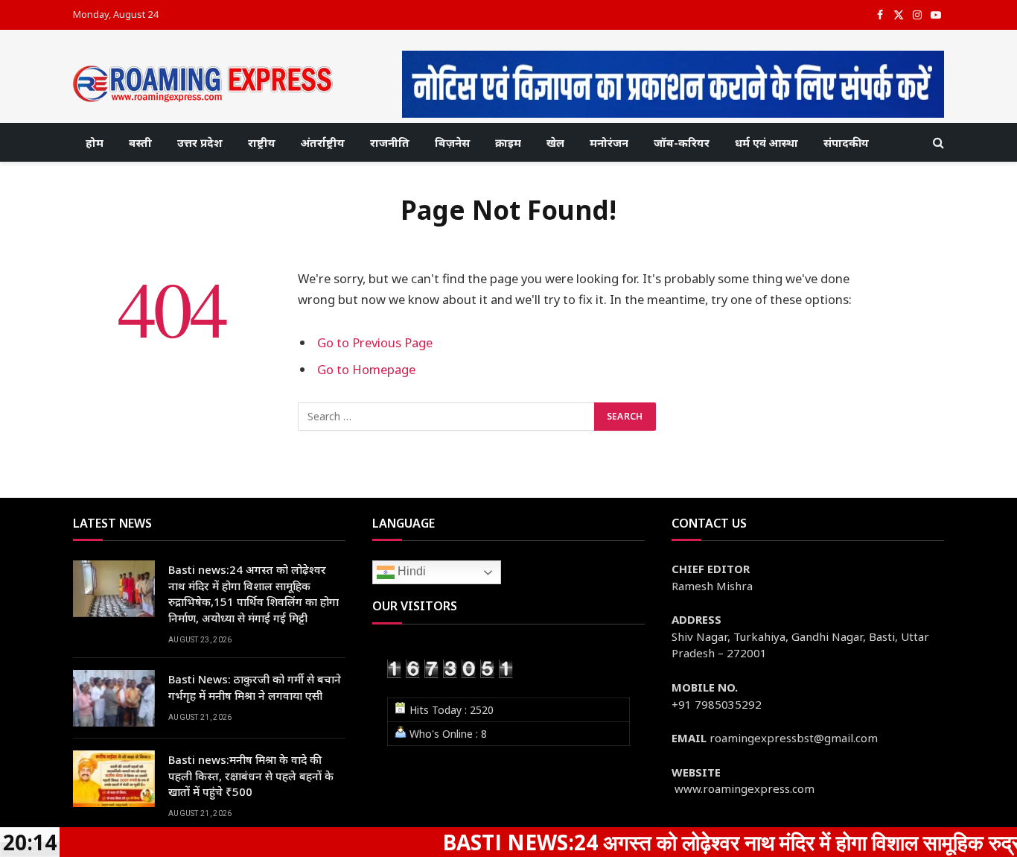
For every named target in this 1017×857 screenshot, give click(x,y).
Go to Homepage (366, 369)
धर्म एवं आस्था (766, 142)
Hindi (410, 572)
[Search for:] (447, 416)
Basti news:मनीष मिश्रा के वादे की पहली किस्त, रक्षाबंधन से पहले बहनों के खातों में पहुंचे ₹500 (251, 775)
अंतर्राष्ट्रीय (323, 142)
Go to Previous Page (375, 342)
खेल (555, 142)
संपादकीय (846, 142)
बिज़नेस (452, 142)
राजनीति (389, 142)
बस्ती (140, 142)
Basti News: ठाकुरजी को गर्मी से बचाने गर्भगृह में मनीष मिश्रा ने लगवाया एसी (254, 686)
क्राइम (508, 142)
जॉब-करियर (682, 142)
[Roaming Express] (203, 84)
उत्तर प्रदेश (200, 142)
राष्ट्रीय (261, 142)
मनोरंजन (609, 142)
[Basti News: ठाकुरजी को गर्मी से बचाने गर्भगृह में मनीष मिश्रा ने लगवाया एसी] (114, 698)
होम (94, 142)
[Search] (937, 142)
